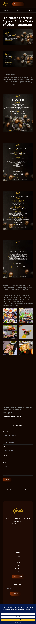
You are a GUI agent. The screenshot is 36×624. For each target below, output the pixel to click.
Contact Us (18, 568)
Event (18, 562)
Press (18, 571)
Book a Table (18, 4)
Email (4, 439)
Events (30, 10)
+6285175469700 (18, 521)
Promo (18, 10)
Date (4, 462)
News (6, 10)
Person (5, 455)
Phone (5, 446)
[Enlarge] (31, 96)
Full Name (6, 431)
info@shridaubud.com (18, 524)
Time (4, 470)
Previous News (9, 490)
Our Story (18, 559)
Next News (28, 490)
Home (18, 556)
